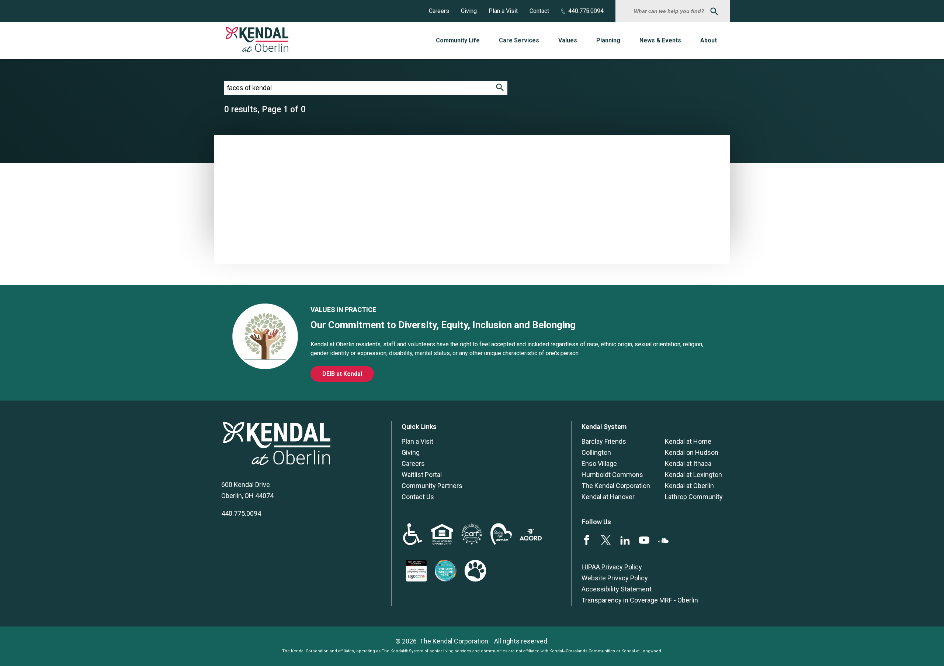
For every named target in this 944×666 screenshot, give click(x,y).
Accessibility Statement (617, 589)
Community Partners (432, 486)
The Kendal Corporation (616, 486)
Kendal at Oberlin (689, 486)
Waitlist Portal (422, 474)
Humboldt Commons (612, 474)
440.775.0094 (586, 10)
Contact (539, 10)
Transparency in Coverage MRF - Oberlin (640, 600)
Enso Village (599, 463)
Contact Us (418, 497)
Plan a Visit (503, 10)
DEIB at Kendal (342, 373)
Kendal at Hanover (608, 497)
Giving (469, 10)
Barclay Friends (604, 441)
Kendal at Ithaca (688, 463)
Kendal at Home (688, 441)
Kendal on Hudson (691, 452)
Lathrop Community (694, 497)
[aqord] (531, 538)
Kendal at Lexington (693, 474)
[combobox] (670, 11)
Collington (596, 452)
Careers (439, 10)
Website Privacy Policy (615, 578)
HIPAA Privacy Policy (612, 567)
